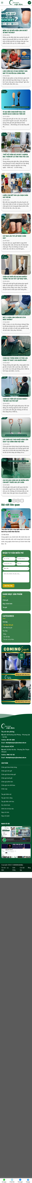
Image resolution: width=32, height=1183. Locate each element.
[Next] (28, 520)
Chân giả (5, 600)
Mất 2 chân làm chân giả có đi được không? (14, 318)
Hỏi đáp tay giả (7, 627)
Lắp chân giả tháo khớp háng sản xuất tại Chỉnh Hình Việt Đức (15, 441)
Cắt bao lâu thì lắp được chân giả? (14, 237)
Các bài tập (6, 636)
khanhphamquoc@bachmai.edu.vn (16, 743)
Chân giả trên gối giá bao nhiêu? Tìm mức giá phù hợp (15, 400)
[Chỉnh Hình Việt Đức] (16, 2)
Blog (4, 634)
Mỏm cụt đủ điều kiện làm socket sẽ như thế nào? (15, 31)
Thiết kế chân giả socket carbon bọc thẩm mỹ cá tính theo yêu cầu (16, 156)
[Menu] (2, 2)
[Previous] (3, 520)
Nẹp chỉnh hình (7, 603)
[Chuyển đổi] (28, 622)
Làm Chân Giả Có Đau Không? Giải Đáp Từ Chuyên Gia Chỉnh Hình (15, 72)
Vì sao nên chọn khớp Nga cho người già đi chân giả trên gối (14, 113)
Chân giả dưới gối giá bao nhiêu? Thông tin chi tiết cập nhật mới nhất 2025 (15, 278)
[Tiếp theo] (21, 500)
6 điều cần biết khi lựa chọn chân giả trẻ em (15, 196)
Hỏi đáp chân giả (8, 625)
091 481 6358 (11, 740)
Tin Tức (5, 631)
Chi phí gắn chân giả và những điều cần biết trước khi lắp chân (16, 481)
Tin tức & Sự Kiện (8, 639)
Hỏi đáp (5, 622)
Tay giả (5, 607)
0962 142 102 (11, 755)
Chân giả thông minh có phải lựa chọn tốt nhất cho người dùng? (15, 359)
